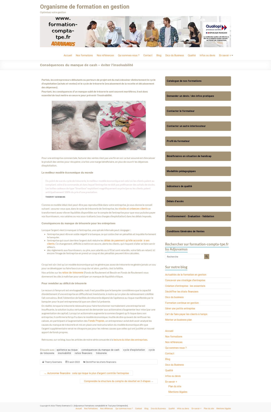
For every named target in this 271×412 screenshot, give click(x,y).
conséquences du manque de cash (100, 349)
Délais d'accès (175, 201)
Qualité (192, 55)
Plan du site (174, 386)
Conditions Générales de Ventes (186, 231)
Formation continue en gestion (182, 302)
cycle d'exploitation (134, 349)
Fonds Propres (96, 320)
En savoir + (225, 55)
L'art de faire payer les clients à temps (186, 314)
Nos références (105, 55)
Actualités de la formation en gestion (185, 274)
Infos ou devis (207, 55)
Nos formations (84, 55)
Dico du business (174, 297)
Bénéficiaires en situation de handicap (189, 156)
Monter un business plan (178, 319)
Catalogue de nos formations (184, 80)
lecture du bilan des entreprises (130, 339)
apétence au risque (67, 349)
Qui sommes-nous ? (128, 55)
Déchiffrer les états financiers (101, 362)
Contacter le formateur (181, 111)
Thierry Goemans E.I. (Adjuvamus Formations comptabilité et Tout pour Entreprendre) (91, 406)
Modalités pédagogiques (181, 171)
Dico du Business (174, 55)
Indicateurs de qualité (179, 186)
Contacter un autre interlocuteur (186, 126)
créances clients (138, 208)
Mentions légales (177, 391)
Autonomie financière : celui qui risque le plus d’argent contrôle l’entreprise (86, 373)
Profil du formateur (178, 141)
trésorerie (101, 353)
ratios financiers (83, 353)
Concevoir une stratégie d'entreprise (185, 280)
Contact (147, 55)
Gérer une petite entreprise (180, 308)
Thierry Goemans (53, 362)
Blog (158, 55)
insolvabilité (64, 353)
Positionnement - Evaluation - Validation (190, 216)
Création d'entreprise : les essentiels (185, 285)
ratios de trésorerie (72, 272)
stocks (122, 208)
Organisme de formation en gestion (84, 6)
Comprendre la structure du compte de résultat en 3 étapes (119, 381)
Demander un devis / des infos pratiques (190, 95)
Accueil (68, 55)
